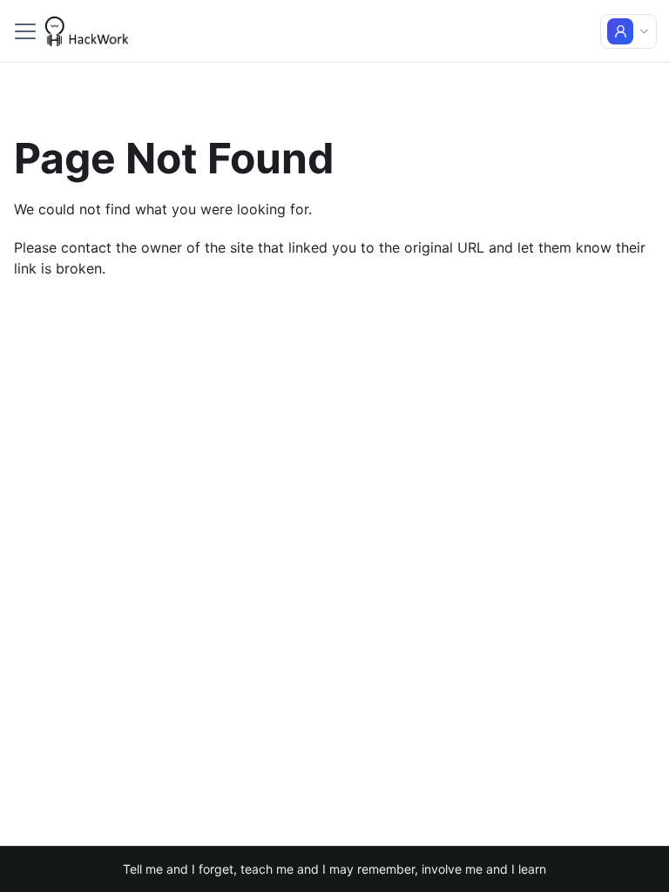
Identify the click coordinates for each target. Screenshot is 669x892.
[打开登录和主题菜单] (628, 31)
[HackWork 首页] (86, 31)
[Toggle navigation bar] (25, 31)
